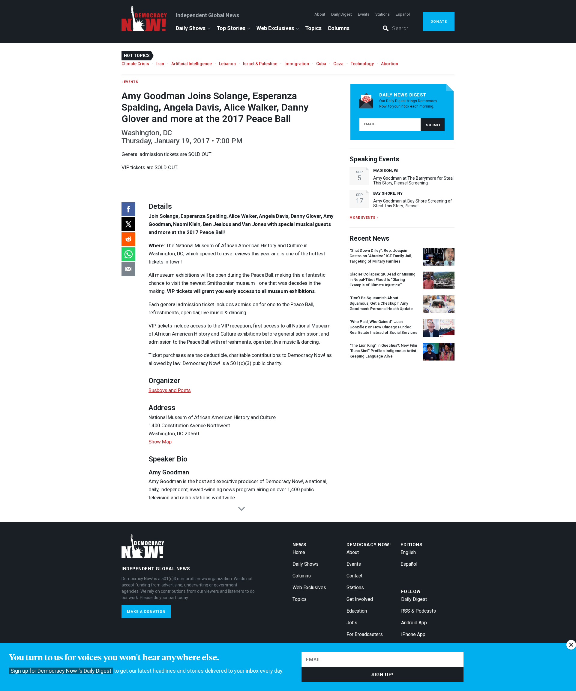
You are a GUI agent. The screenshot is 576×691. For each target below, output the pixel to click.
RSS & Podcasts (418, 611)
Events (363, 14)
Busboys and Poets (169, 390)
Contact (354, 576)
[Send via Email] (128, 269)
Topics (313, 28)
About (319, 14)
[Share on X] (128, 224)
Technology (362, 63)
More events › (364, 218)
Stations (382, 14)
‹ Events (130, 82)
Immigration (296, 63)
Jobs (351, 623)
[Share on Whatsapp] (128, 254)
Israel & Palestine (260, 63)
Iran (160, 63)
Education (356, 611)
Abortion (389, 63)
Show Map (159, 442)
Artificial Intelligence (191, 63)
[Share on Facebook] (128, 209)
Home (298, 552)
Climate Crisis (135, 63)
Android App (414, 623)
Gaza (338, 63)
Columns (339, 28)
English (408, 552)
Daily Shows (191, 28)
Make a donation (146, 612)
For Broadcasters (364, 634)
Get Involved (359, 599)
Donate (438, 22)
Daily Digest (341, 14)
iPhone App (413, 634)
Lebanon (227, 63)
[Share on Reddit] (128, 239)
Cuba (321, 63)
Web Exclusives (275, 28)
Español (403, 14)
